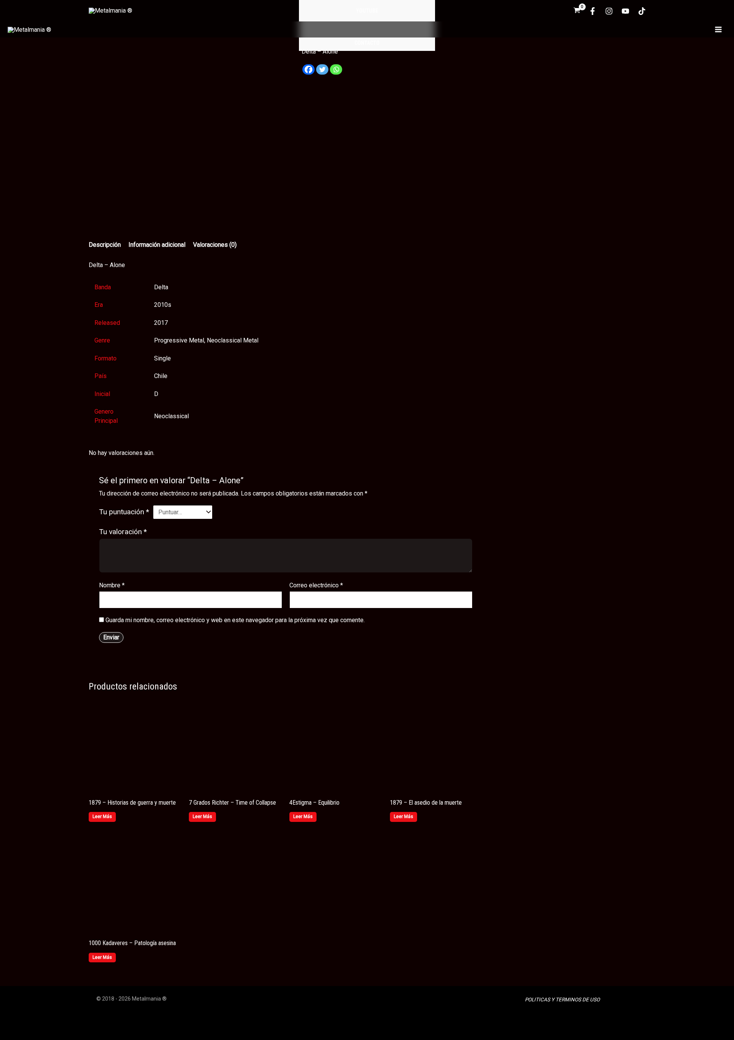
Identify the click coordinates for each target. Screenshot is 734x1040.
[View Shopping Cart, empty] (577, 11)
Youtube (367, 11)
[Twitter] (322, 72)
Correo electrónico (316, 585)
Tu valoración (123, 531)
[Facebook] (592, 11)
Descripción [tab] (105, 244)
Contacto (367, 43)
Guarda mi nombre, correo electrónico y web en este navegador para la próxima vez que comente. (235, 620)
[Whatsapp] (336, 72)
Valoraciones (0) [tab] (215, 244)
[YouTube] (625, 11)
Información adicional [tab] (156, 244)
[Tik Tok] (642, 11)
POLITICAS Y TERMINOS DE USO (562, 1000)
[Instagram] (609, 11)
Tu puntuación (124, 511)
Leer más (102, 816)
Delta (161, 287)
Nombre (112, 585)
